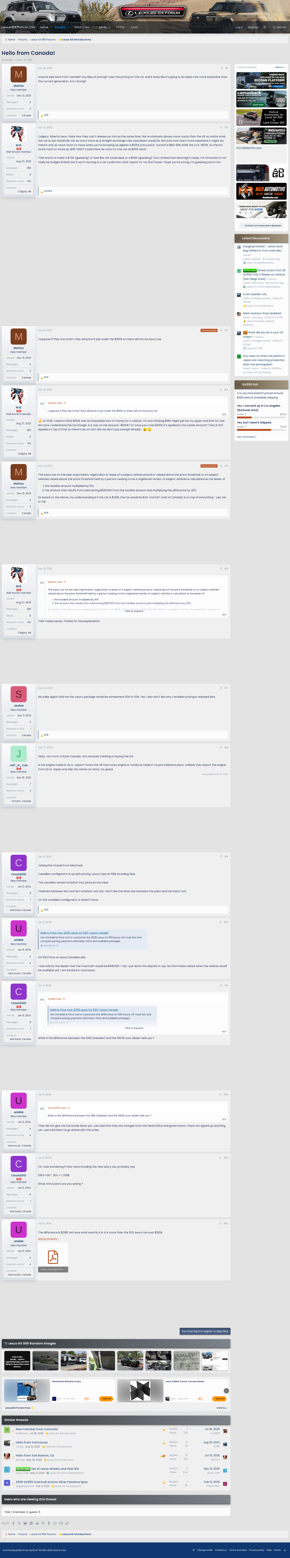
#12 (226, 1094)
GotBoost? (22, 1433)
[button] (68, 27)
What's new (82, 27)
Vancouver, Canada (19, 973)
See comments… (247, 437)
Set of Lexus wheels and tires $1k (55, 1469)
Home (44, 27)
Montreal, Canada (20, 910)
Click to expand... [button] (134, 611)
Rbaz (59, 1398)
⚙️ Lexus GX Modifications (258, 262)
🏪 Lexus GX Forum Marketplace (65, 1473)
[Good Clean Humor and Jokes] (17, 1360)
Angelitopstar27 (25, 1486)
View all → (280, 67)
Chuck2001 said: (57, 1108)
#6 (226, 568)
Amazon (106, 1398)
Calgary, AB (24, 191)
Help (269, 1550)
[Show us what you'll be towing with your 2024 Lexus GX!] (74, 1360)
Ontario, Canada (21, 801)
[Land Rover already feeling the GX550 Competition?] (158, 1360)
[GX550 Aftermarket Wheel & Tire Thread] (130, 1360)
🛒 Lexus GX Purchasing (257, 372)
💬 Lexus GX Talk (252, 348)
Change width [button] (205, 1550)
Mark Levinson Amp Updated (262, 313)
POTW (120, 27)
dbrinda (20, 1460)
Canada (26, 115)
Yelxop (19, 1446)
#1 (226, 68)
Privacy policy (256, 1550)
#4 (226, 389)
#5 (226, 466)
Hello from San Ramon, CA (35, 1455)
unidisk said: (55, 999)
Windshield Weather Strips (66, 1381)
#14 (226, 1223)
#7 (226, 688)
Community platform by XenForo (34, 1550)
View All (222, 1408)
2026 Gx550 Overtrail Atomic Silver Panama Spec (52, 1482)
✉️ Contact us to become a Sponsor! (261, 225)
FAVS (134, 27)
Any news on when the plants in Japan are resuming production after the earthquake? (264, 360)
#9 (226, 856)
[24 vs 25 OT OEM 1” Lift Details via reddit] (215, 1360)
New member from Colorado (37, 1429)
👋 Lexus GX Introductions (60, 1433)
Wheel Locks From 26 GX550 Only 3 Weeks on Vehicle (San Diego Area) (264, 274)
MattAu (9, 60)
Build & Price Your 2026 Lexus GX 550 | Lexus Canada (74, 933)
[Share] (221, 68)
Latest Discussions (256, 238)
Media (103, 27)
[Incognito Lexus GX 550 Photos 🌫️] (187, 1360)
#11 (226, 985)
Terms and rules (238, 1550)
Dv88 (217, 1446)
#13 (226, 1157)
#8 (226, 747)
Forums (60, 27)
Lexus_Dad (22, 1473)
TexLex (173, 1398)
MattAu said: (55, 403)
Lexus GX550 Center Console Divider (184, 1381)
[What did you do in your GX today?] (45, 1360)
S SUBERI (215, 1433)
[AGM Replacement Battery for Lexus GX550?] (102, 1360)
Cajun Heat (213, 1486)
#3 (226, 330)
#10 (226, 922)
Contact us (221, 1550)
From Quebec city (255, 294)
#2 (226, 127)
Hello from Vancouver (32, 1442)
